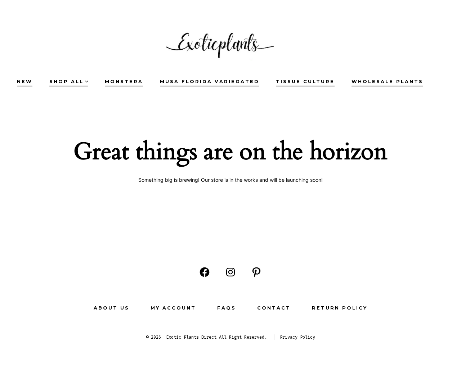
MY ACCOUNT (173, 308)
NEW (24, 81)
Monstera (124, 81)
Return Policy (339, 308)
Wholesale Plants (387, 81)
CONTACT (274, 308)
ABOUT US (111, 308)
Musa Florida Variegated (209, 81)
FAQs (226, 308)
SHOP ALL (66, 81)
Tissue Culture (305, 81)
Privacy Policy (297, 337)
